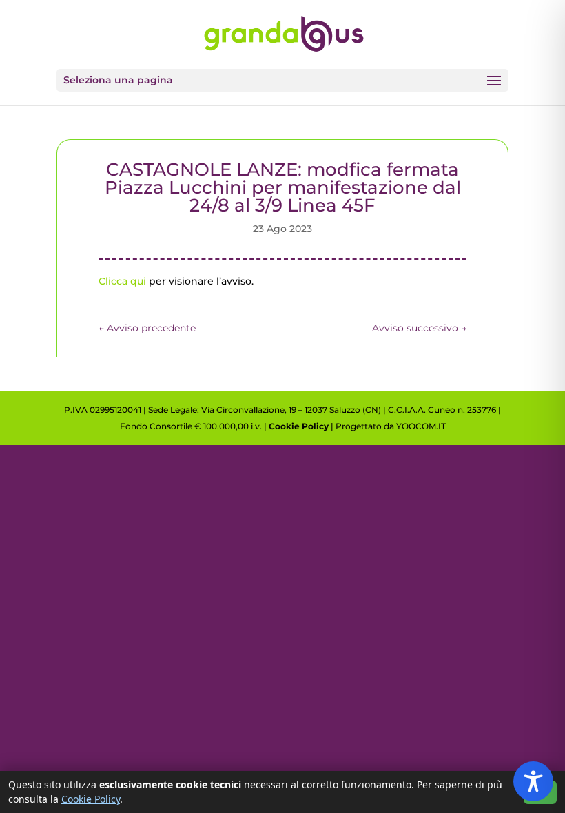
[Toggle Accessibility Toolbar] (533, 781)
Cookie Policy (299, 426)
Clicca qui (122, 281)
